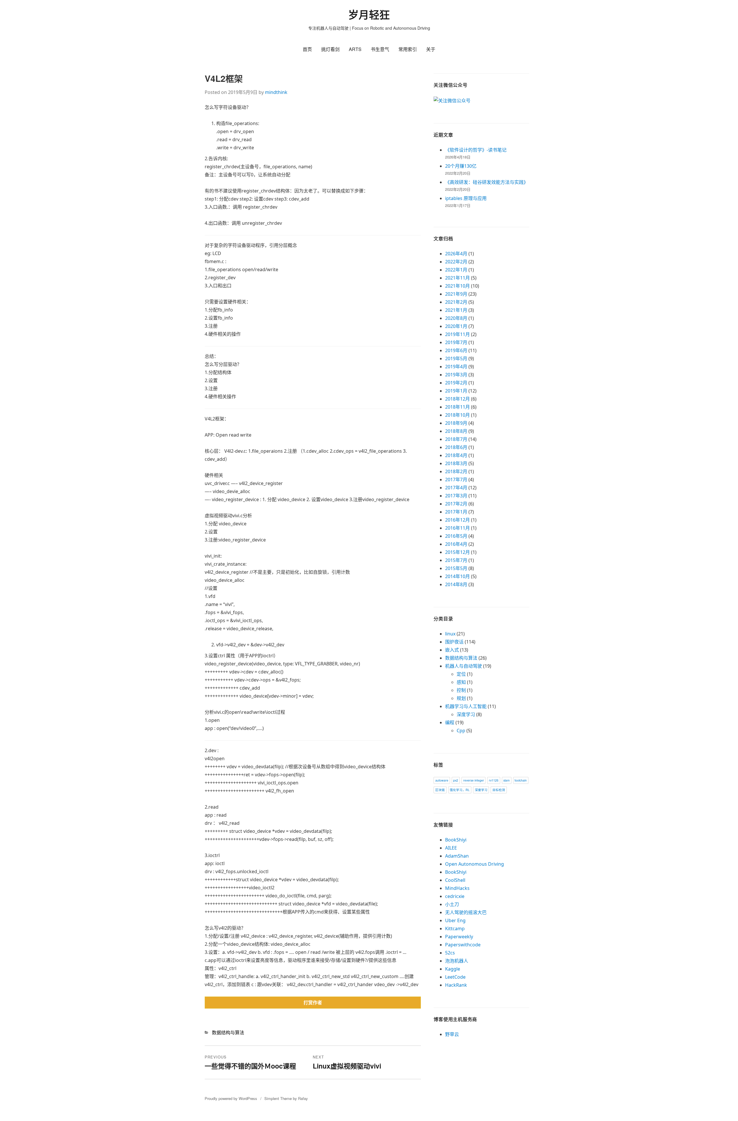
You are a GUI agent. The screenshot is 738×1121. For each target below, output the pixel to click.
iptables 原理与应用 (466, 198)
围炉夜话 (454, 642)
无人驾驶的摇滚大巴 (466, 912)
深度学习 (466, 714)
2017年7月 (456, 479)
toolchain (521, 780)
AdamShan (457, 856)
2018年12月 (457, 399)
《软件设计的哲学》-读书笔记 (476, 150)
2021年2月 (456, 302)
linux (450, 634)
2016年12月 (457, 520)
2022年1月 (456, 270)
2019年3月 (456, 374)
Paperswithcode (463, 944)
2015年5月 (456, 568)
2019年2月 (456, 383)
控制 (461, 690)
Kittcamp (455, 928)
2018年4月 (456, 455)
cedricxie (454, 896)
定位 (461, 674)
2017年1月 (456, 512)
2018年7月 (456, 439)
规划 (461, 698)
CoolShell (455, 880)
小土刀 (452, 904)
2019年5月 (456, 358)
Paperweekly (459, 936)
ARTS (355, 49)
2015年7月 (456, 560)
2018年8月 (456, 431)
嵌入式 (452, 650)
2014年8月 (456, 584)
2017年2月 (456, 504)
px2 (455, 780)
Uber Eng (455, 920)
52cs (450, 953)
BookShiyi (455, 840)
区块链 (440, 790)
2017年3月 (456, 495)
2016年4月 (456, 544)
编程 (449, 722)
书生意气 (380, 49)
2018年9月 (456, 423)
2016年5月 (456, 536)
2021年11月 (457, 278)
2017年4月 (456, 487)
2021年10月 (457, 286)
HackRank (456, 985)
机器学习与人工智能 (466, 706)
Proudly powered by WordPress (231, 1098)
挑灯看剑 (330, 49)
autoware (441, 780)
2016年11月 (457, 528)
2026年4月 (456, 253)
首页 (307, 49)
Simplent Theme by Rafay (286, 1098)
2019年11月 (457, 334)
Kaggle (452, 969)
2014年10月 (457, 576)
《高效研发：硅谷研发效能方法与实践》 (486, 182)
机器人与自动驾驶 (463, 666)
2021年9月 (456, 294)
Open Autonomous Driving (474, 864)
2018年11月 (457, 407)
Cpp (461, 730)
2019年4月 (456, 366)
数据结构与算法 (228, 1032)
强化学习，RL (460, 790)
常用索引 (407, 49)
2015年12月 (457, 552)
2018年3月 (456, 463)
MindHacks (457, 888)
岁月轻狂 (369, 15)
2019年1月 (456, 391)
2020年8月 (456, 318)
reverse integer (473, 780)
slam (506, 780)
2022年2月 (456, 261)
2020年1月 (456, 326)
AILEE (451, 848)
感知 (461, 682)
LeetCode (455, 977)
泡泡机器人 (456, 961)
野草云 (452, 1034)
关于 (430, 49)
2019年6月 (456, 350)
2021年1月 (456, 310)
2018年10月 (457, 415)
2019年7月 (456, 342)
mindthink (276, 92)
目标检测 (498, 790)
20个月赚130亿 (461, 166)
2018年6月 (456, 447)
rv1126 (493, 780)
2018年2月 (456, 471)
